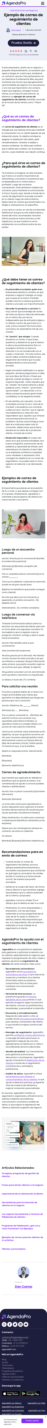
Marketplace (8, 1368)
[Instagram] (4, 1324)
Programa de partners (12, 1371)
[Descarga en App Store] (11, 1393)
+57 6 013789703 (20, 1343)
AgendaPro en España (12, 1414)
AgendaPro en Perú (36, 1411)
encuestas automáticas (32, 1019)
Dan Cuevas (16, 30)
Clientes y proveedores (14, 1249)
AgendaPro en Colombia (13, 1411)
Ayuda (5, 1362)
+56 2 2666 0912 (15, 1340)
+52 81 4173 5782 (17, 1346)
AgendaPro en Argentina (13, 1407)
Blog (4, 1360)
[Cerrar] (45, 1417)
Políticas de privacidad (13, 1377)
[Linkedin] (20, 1324)
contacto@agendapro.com (15, 1337)
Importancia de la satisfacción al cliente (22, 1194)
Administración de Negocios (24, 11)
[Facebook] (9, 1324)
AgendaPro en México (12, 1403)
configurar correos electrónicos (29, 1035)
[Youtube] (26, 1324)
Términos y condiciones (13, 1380)
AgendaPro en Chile (36, 1403)
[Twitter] (15, 1324)
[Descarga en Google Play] (30, 1393)
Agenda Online (9, 1374)
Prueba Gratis (21, 43)
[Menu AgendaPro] (42, 3)
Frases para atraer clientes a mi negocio (22, 1185)
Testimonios (7, 1365)
